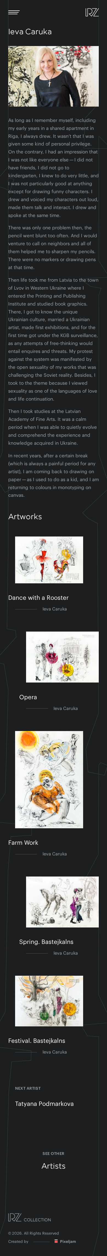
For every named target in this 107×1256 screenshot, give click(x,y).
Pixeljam (67, 1242)
